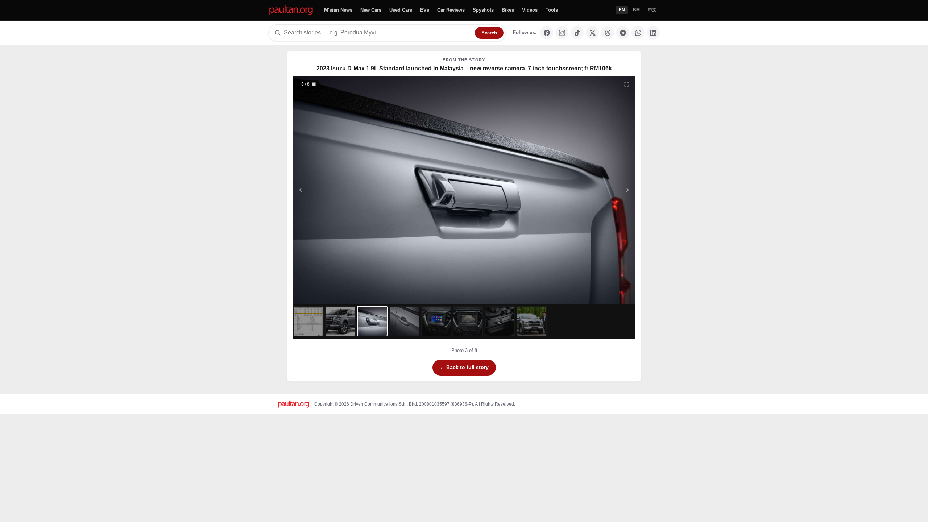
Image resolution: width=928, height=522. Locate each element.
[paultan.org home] (291, 10)
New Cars (370, 10)
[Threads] (607, 32)
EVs (424, 10)
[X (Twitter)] (592, 32)
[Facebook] (546, 32)
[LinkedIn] (653, 32)
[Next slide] (592, 190)
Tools (552, 10)
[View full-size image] (627, 84)
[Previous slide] (336, 190)
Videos (530, 10)
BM (636, 9)
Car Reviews (451, 10)
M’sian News (338, 10)
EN (622, 9)
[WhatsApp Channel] (638, 32)
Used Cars (400, 10)
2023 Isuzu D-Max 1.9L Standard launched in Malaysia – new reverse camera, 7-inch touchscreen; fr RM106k (464, 68)
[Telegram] (622, 32)
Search (489, 33)
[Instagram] (561, 32)
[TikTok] (577, 32)
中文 (652, 9)
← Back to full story (464, 367)
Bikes (508, 10)
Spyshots (483, 10)
